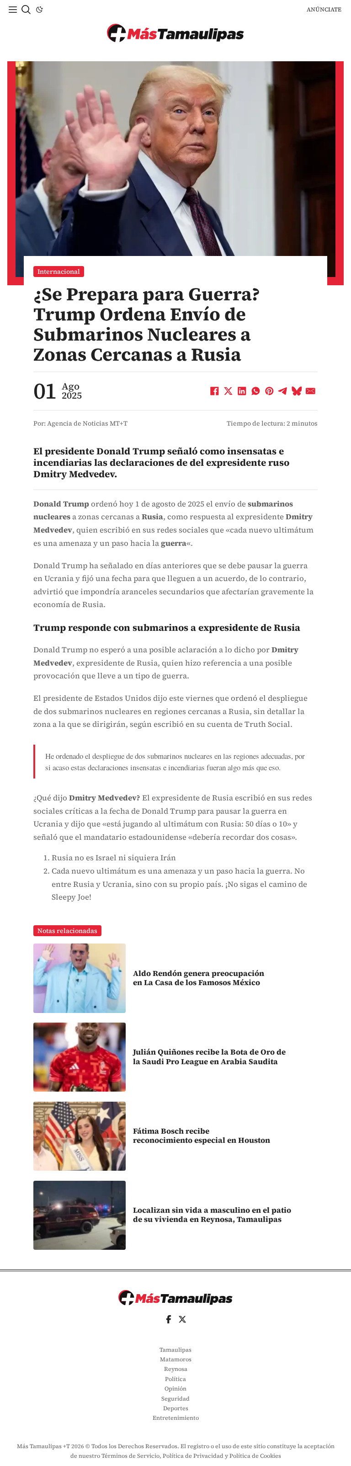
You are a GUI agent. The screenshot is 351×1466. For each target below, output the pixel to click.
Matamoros (175, 1359)
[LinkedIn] (242, 391)
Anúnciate (324, 9)
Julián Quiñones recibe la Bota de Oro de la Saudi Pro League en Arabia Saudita (209, 1056)
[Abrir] (12, 9)
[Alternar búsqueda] (26, 9)
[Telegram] (283, 391)
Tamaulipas (175, 1350)
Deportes (175, 1408)
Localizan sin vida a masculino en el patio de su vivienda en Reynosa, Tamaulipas (212, 1215)
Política (175, 1379)
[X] (228, 391)
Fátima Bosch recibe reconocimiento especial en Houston (201, 1136)
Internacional (58, 271)
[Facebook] (215, 391)
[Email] (311, 391)
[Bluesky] (297, 391)
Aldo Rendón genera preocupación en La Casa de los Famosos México (198, 978)
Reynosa (175, 1369)
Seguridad (175, 1398)
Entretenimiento (176, 1418)
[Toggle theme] (39, 9)
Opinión (175, 1388)
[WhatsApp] (256, 391)
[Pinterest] (270, 391)
